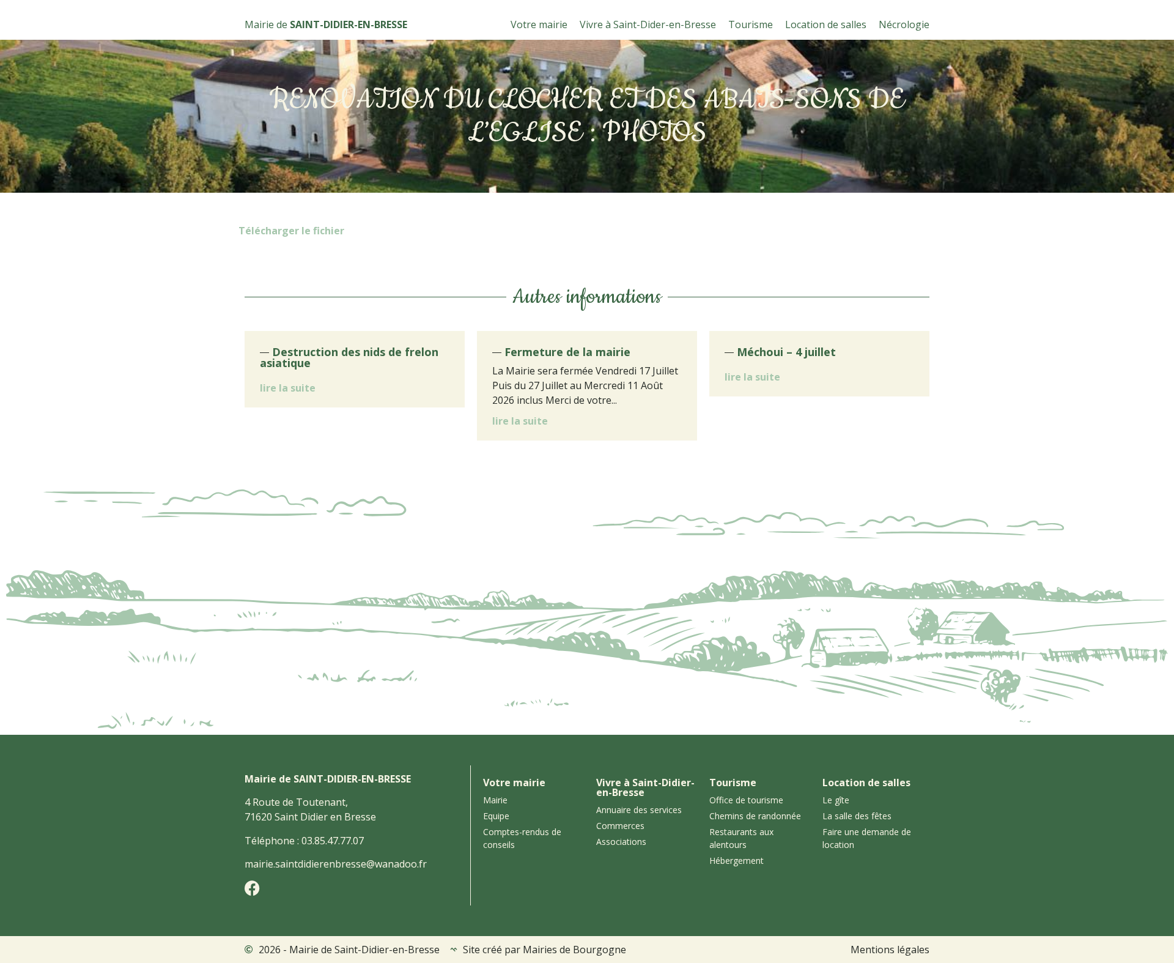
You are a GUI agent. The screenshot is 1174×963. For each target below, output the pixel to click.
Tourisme (750, 24)
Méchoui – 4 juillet (786, 351)
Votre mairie (539, 24)
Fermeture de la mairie (567, 351)
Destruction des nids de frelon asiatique (349, 357)
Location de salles (825, 24)
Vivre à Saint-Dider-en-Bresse (648, 24)
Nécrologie (904, 24)
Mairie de (326, 24)
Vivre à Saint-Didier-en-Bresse (645, 787)
